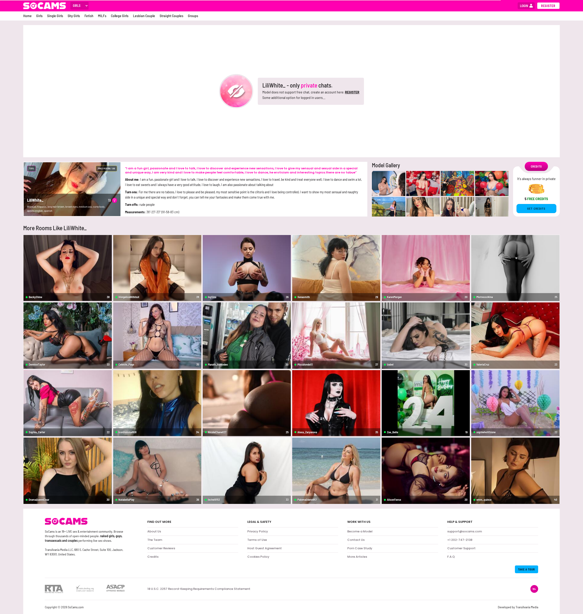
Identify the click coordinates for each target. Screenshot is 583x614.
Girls (39, 15)
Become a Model (360, 531)
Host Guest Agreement (264, 548)
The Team (154, 540)
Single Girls (55, 15)
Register (548, 6)
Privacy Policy (257, 531)
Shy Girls (74, 15)
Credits (153, 557)
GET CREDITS (536, 208)
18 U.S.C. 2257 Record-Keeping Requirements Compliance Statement (198, 589)
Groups (193, 15)
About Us (154, 531)
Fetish (88, 15)
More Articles (357, 557)
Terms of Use (257, 540)
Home (27, 15)
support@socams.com (464, 531)
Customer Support (461, 548)
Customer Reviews (161, 548)
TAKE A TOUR (526, 569)
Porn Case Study (359, 548)
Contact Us (356, 540)
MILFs (102, 15)
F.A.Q (451, 557)
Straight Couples (171, 15)
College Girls (119, 15)
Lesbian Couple (144, 15)
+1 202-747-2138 (459, 540)
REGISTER (352, 92)
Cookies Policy (258, 557)
